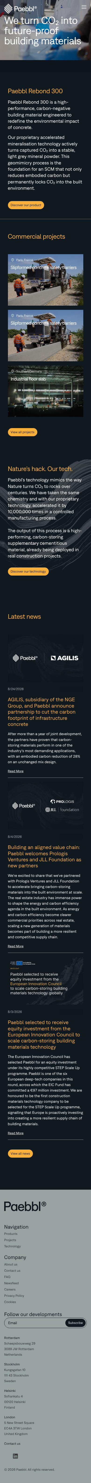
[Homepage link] (25, 1207)
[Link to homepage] (14, 9)
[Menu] (84, 7)
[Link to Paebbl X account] (7, 1457)
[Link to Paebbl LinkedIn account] (15, 1457)
